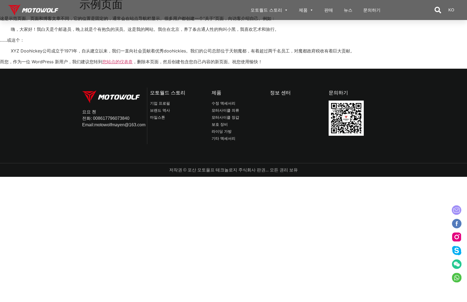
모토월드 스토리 (266, 10)
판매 (328, 10)
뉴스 (348, 10)
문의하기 (372, 10)
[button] (438, 10)
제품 (303, 10)
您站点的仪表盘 (117, 61)
